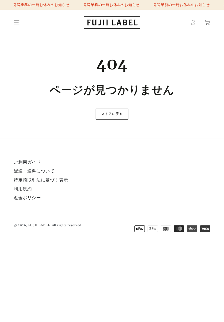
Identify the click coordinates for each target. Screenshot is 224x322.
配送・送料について (34, 171)
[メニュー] (17, 22)
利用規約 (23, 189)
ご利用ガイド (27, 162)
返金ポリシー (27, 198)
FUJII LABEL (39, 225)
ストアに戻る (112, 114)
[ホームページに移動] (112, 22)
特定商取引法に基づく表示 (41, 180)
